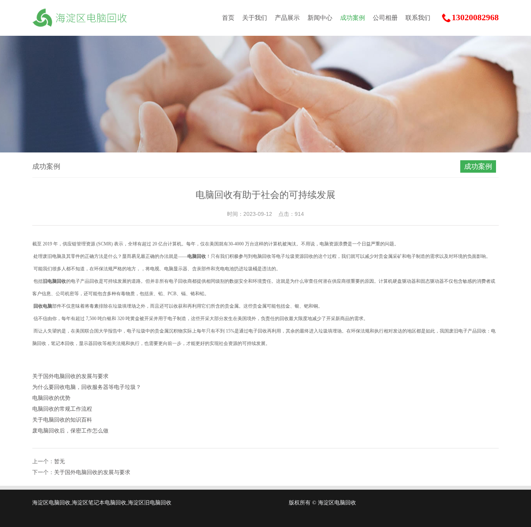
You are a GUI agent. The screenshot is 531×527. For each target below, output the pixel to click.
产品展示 (287, 17)
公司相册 (385, 17)
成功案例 (352, 17)
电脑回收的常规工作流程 (62, 409)
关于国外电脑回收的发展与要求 (70, 376)
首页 (228, 17)
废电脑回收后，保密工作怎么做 (70, 431)
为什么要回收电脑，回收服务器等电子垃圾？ (86, 387)
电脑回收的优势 (51, 398)
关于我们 (254, 17)
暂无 (59, 461)
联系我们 (417, 17)
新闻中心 (319, 17)
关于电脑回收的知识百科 (62, 420)
